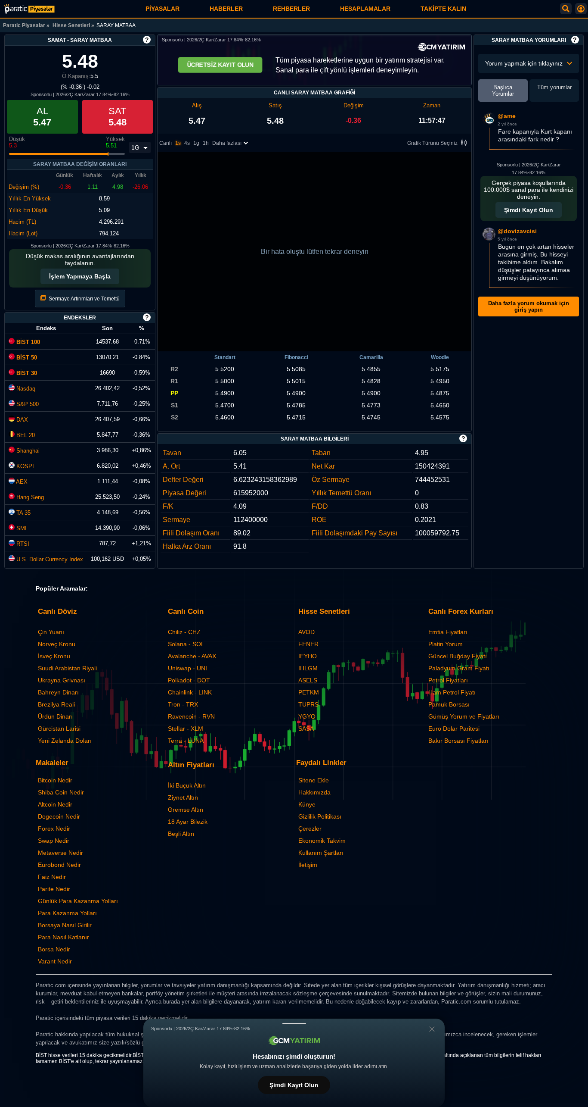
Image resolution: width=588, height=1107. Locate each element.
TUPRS (308, 704)
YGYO (307, 716)
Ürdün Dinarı (55, 716)
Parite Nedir (54, 888)
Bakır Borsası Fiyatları (458, 740)
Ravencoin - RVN (191, 716)
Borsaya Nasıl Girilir (65, 925)
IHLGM (308, 668)
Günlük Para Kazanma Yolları (78, 900)
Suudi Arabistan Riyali (67, 668)
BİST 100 (27, 342)
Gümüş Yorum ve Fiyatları (463, 716)
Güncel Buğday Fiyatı (457, 656)
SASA (306, 728)
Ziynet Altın (183, 797)
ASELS (307, 680)
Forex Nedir (54, 828)
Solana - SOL (186, 644)
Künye (307, 804)
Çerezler (310, 828)
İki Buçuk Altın (187, 785)
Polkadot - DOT (189, 680)
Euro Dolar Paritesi (454, 728)
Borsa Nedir (54, 949)
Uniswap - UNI (187, 668)
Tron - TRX (183, 704)
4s (187, 143)
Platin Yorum (445, 644)
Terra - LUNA (186, 740)
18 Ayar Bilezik (187, 821)
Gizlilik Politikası (319, 816)
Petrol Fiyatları (448, 680)
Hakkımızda (314, 792)
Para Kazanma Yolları (67, 913)
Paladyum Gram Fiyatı (458, 668)
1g (196, 143)
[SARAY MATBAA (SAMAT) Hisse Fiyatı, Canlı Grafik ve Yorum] (29, 9)
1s (178, 143)
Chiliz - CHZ (184, 632)
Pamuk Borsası (449, 704)
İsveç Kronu (54, 656)
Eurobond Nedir (59, 864)
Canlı (165, 143)
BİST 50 (26, 357)
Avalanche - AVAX (192, 656)
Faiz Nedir (52, 876)
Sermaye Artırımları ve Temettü (83, 299)
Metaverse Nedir (60, 852)
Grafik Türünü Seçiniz (432, 143)
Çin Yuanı (51, 632)
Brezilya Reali (56, 704)
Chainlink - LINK (190, 692)
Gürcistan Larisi (59, 728)
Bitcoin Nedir (55, 780)
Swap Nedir (53, 840)
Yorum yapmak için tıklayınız (524, 63)
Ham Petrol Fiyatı (452, 692)
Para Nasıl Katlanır (63, 937)
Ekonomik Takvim (322, 840)
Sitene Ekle (313, 780)
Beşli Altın (181, 833)
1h (206, 143)
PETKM (308, 692)
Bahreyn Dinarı (58, 692)
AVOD (306, 632)
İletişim (307, 864)
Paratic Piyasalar (24, 25)
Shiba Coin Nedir (61, 792)
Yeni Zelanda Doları (65, 740)
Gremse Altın (185, 809)
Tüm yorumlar (554, 87)
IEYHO (307, 656)
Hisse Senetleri (71, 25)
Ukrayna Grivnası (61, 680)
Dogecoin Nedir (59, 816)
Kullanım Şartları (321, 852)
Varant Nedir (55, 961)
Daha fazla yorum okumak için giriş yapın (528, 306)
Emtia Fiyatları (447, 632)
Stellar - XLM (185, 728)
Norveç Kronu (56, 644)
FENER (308, 644)
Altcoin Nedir (55, 804)
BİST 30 (26, 373)
